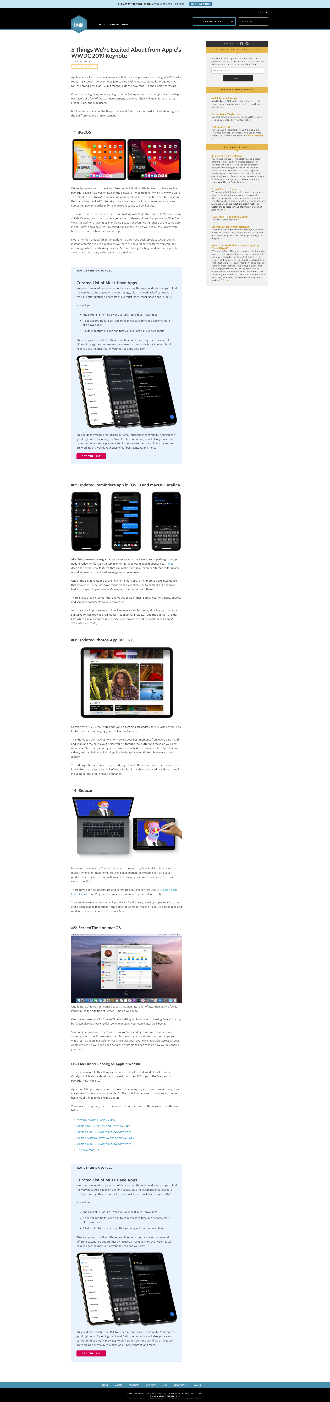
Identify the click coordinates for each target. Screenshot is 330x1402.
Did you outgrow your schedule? (231, 226)
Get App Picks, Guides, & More (237, 49)
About (118, 1385)
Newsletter (180, 1385)
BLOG (125, 24)
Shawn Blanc (145, 1393)
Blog (164, 1385)
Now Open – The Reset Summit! (230, 216)
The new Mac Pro (88, 1149)
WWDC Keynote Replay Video (96, 1119)
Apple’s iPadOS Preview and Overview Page (104, 1131)
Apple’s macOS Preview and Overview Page (104, 1143)
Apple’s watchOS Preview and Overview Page (105, 1137)
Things (169, 563)
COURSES (114, 24)
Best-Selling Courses (237, 89)
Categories (212, 21)
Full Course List (220, 127)
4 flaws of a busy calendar (227, 156)
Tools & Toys (196, 1393)
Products (134, 1385)
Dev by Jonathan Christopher (184, 1399)
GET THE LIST (91, 456)
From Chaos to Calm (223, 189)
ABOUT (102, 24)
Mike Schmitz (87, 67)
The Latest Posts (237, 147)
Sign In (262, 12)
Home (105, 1385)
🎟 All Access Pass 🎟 (224, 98)
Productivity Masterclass (226, 114)
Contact (151, 1385)
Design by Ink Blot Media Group (147, 1399)
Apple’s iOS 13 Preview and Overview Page (103, 1125)
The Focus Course (179, 1393)
